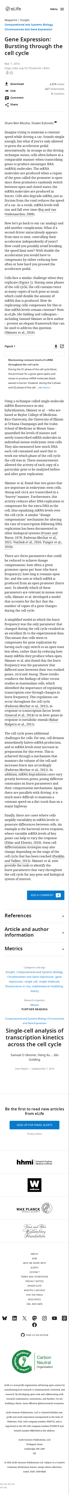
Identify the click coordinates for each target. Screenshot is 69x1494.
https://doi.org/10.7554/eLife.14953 (27, 68)
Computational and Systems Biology (29, 25)
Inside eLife (35, 1285)
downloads (54, 89)
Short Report (21, 1069)
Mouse (34, 1005)
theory (34, 991)
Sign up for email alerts (34, 1125)
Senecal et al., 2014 (19, 715)
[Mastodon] (34, 1320)
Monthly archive (34, 1290)
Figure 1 (26, 282)
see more (43, 387)
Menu (54, 9)
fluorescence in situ (18, 986)
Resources (34, 1299)
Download (17, 84)
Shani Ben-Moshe (17, 123)
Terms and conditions (34, 1276)
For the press (34, 1294)
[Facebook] (34, 1326)
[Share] (5, 1484)
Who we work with (34, 1263)
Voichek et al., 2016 (27, 542)
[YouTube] (54, 1320)
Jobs (34, 1258)
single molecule (49, 982)
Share (14, 105)
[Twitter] (24, 1320)
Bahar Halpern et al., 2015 (31, 722)
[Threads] (64, 1320)
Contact (35, 1272)
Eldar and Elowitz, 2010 (23, 842)
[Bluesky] (4, 1320)
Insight (25, 20)
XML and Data (35, 1303)
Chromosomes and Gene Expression (28, 29)
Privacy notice (34, 1134)
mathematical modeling (47, 986)
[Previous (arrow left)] (1, 1487)
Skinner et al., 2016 (20, 332)
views (57, 84)
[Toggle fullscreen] (9, 1484)
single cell (31, 982)
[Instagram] (44, 1320)
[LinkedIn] (14, 1320)
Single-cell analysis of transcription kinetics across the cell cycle (35, 1038)
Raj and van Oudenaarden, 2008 (30, 212)
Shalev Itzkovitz (42, 123)
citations (57, 94)
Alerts (35, 1267)
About (34, 1253)
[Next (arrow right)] (5, 1487)
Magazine (11, 20)
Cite (13, 91)
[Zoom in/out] (13, 1484)
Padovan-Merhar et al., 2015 (26, 706)
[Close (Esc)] (1, 1484)
